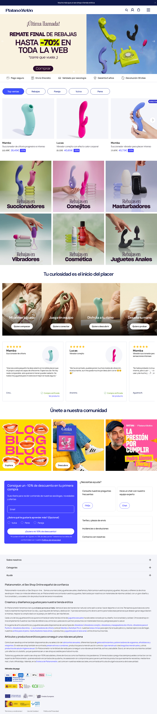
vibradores (78, 625)
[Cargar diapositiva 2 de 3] (78, 71)
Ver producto (54, 396)
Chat (124, 505)
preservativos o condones (57, 645)
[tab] (13, 91)
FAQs (87, 505)
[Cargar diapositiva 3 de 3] (83, 71)
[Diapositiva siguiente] (153, 41)
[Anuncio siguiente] (155, 3)
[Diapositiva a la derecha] (152, 309)
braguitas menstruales (130, 645)
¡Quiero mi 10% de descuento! (40, 531)
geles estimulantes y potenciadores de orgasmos (117, 642)
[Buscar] (126, 10)
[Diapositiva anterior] (2, 41)
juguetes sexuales (76, 618)
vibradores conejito (92, 625)
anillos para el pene (21, 631)
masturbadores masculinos (41, 631)
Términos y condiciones (13, 711)
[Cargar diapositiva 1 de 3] (74, 71)
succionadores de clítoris (43, 628)
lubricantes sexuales (71, 642)
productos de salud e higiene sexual (20, 648)
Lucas (60, 142)
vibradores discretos (21, 628)
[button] (148, 10)
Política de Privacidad (51, 711)
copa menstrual (109, 645)
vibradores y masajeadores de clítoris (116, 625)
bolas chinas (95, 628)
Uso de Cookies (32, 711)
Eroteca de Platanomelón (46, 661)
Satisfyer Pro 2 (75, 628)
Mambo (6, 142)
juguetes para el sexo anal (76, 631)
